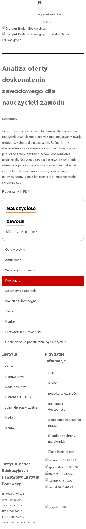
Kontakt (11, 321)
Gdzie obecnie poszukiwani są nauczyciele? (36, 342)
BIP (51, 373)
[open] (4, 4)
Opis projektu (15, 250)
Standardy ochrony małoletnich (61, 438)
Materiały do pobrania (21, 291)
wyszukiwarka (49, 14)
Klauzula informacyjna (21, 301)
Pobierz (8, 191)
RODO (53, 383)
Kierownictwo (14, 377)
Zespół (10, 311)
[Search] (40, 8)
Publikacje (12, 281)
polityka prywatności (63, 394)
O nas (9, 366)
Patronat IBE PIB (18, 397)
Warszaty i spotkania (20, 270)
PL (40, 3)
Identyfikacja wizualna (21, 407)
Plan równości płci (61, 452)
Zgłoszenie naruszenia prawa (64, 422)
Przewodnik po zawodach (23, 332)
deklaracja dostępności (57, 406)
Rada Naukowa (15, 387)
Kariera (10, 418)
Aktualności (13, 260)
